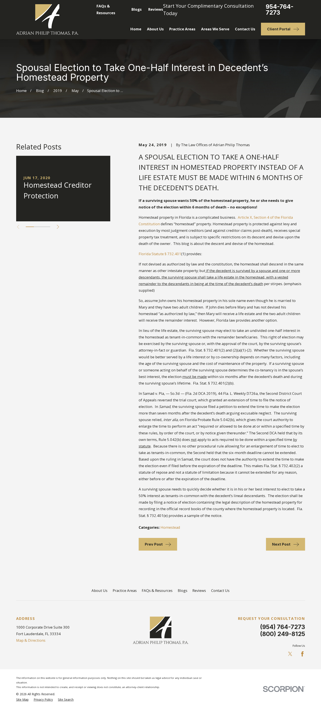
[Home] (47, 19)
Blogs (136, 9)
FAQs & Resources (157, 590)
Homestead (170, 527)
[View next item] (58, 227)
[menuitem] (22, 699)
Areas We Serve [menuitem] (215, 28)
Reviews (155, 9)
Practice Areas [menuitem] (182, 28)
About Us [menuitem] (155, 28)
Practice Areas (125, 590)
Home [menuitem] (135, 28)
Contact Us (220, 590)
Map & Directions (30, 640)
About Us (99, 590)
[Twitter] (290, 653)
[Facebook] (302, 653)
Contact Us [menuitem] (245, 28)
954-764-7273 (279, 10)
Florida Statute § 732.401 (160, 253)
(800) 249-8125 (282, 633)
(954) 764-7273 (282, 626)
